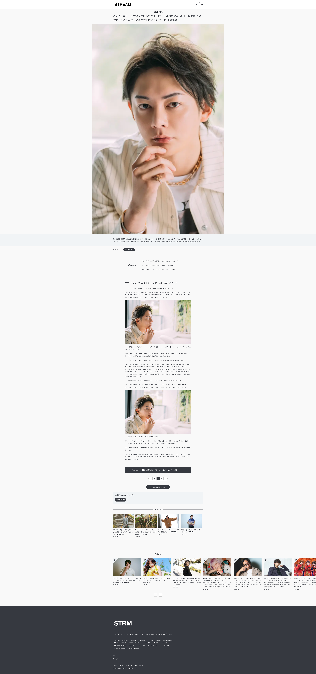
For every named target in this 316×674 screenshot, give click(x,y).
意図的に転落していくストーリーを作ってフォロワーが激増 (158, 269)
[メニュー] (202, 4)
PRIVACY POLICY (124, 665)
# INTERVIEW (129, 250)
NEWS (141, 665)
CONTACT (134, 665)
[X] (197, 4)
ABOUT (115, 665)
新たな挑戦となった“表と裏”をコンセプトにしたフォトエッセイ (160, 261)
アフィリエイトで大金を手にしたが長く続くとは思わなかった (159, 265)
